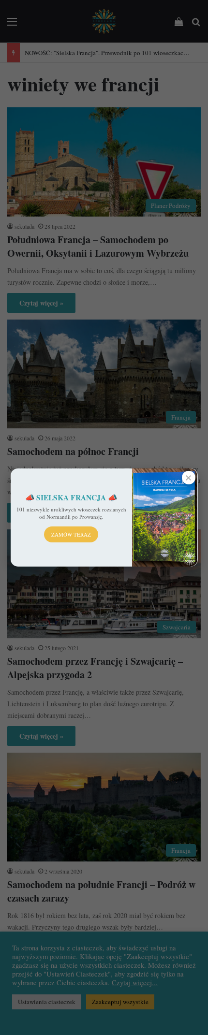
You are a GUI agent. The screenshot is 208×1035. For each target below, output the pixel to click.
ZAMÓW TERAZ (71, 534)
